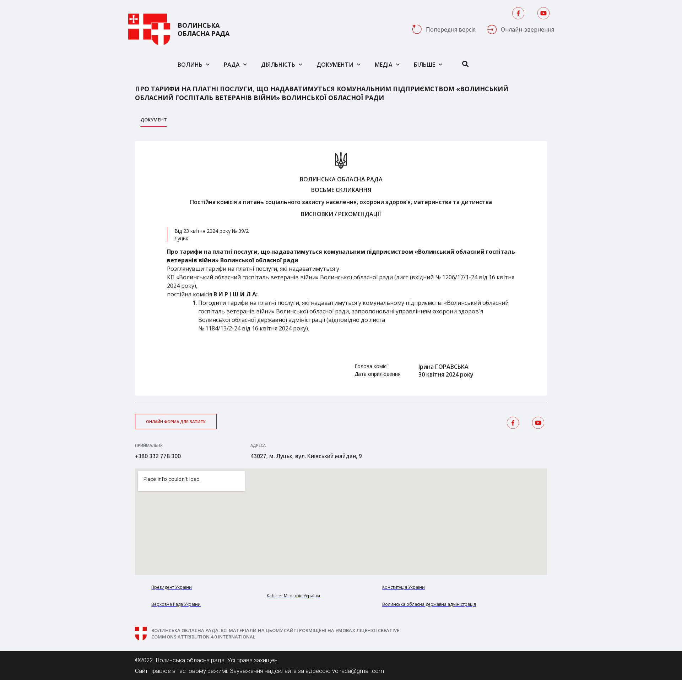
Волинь (190, 64)
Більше (424, 64)
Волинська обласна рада (203, 29)
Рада (232, 64)
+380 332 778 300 (158, 456)
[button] (176, 421)
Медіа (384, 64)
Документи (334, 64)
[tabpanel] (341, 268)
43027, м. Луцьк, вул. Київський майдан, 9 (306, 456)
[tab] (153, 121)
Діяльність (278, 64)
